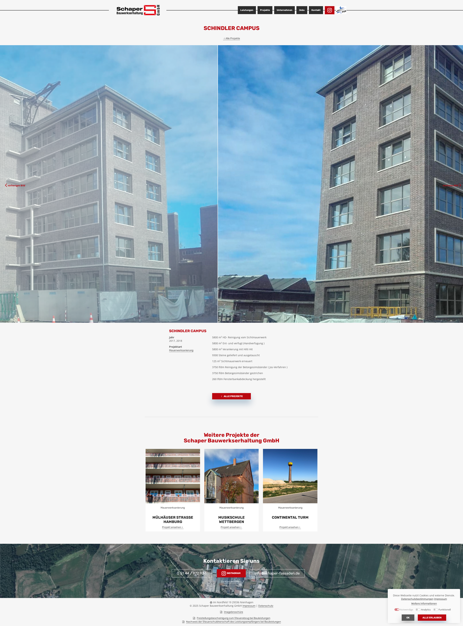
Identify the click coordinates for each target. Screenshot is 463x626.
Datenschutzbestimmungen (417, 599)
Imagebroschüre (233, 612)
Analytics (426, 609)
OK (408, 617)
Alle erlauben (431, 617)
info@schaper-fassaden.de (277, 573)
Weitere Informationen (424, 603)
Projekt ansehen (171, 527)
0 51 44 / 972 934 (191, 573)
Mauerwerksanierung (181, 350)
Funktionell (445, 609)
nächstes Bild (450, 185)
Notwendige (406, 609)
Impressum (249, 605)
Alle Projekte (233, 38)
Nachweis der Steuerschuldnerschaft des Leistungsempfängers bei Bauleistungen (233, 621)
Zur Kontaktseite (230, 581)
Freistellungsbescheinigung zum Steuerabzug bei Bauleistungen (233, 618)
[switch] (418, 609)
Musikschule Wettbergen (231, 519)
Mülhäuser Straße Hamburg (172, 519)
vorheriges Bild (16, 185)
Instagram (233, 573)
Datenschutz (265, 605)
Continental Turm (290, 517)
